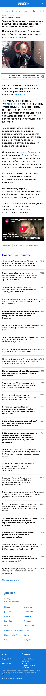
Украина (11, 15)
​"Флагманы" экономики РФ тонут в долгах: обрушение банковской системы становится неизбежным (19, 263)
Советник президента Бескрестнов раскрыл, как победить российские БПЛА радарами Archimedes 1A (20, 546)
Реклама (26, 654)
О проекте (7, 654)
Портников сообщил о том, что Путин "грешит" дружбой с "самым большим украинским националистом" (21, 494)
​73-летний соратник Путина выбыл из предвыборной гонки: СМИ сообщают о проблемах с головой (21, 361)
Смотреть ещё (10, 580)
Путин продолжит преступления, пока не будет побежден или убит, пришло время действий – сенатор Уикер (20, 507)
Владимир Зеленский (33, 245)
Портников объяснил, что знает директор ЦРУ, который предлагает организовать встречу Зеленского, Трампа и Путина (20, 276)
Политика (6, 245)
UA (42, 3)
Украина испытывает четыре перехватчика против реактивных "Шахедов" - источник (19, 289)
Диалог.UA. (20, 94)
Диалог (4, 15)
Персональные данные (28, 660)
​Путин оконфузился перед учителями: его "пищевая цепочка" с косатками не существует (20, 397)
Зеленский (12, 104)
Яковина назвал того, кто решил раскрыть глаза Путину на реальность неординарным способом (18, 467)
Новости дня (18, 245)
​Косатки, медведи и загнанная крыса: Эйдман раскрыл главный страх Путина (21, 327)
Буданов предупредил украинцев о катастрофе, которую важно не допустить (20, 571)
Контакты (6, 664)
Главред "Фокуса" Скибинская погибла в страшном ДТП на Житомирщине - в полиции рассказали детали (17, 481)
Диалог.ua (6, 674)
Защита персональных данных (28, 666)
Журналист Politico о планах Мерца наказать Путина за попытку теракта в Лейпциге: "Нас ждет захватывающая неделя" (21, 452)
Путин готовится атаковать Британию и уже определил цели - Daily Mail (21, 350)
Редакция (6, 659)
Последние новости (16, 255)
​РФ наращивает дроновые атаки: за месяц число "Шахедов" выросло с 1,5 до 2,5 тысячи (21, 301)
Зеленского (13, 191)
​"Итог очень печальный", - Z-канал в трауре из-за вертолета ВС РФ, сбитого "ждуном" (20, 339)
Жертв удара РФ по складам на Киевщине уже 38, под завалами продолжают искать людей (18, 385)
